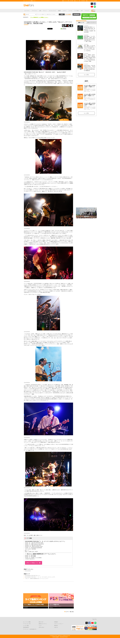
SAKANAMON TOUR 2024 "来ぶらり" (32, 575)
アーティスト (34, 10)
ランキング (87, 10)
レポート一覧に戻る (70, 611)
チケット (45, 10)
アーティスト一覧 (26, 623)
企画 (81, 10)
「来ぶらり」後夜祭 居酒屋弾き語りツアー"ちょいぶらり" (36, 578)
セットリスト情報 (26, 621)
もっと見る (86, 74)
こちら (45, 177)
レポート (64, 10)
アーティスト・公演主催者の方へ (30, 629)
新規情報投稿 (76, 14)
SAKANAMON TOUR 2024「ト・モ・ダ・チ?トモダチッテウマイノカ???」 (40, 577)
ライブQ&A (76, 10)
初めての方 (41, 621)
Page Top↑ (94, 619)
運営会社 (56, 625)
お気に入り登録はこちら (32, 562)
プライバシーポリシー (58, 623)
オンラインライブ (52, 10)
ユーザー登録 (26, 625)
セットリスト (27, 10)
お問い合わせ (41, 627)
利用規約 (56, 621)
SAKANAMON (28, 570)
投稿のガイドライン (43, 623)
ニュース (70, 10)
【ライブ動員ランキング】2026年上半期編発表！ (40, 17)
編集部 (59, 10)
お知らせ (56, 627)
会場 (40, 10)
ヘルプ (40, 625)
